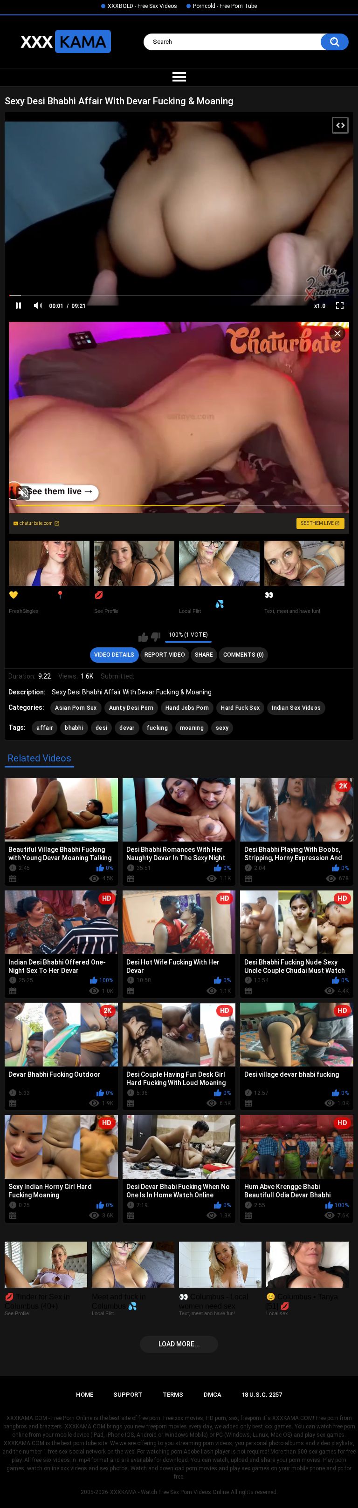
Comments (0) (243, 655)
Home (84, 1394)
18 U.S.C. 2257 (261, 1394)
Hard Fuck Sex (240, 708)
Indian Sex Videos (296, 708)
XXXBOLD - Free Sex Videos (142, 6)
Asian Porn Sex (75, 708)
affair (44, 728)
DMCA (212, 1394)
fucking (157, 728)
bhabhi (74, 728)
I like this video (143, 637)
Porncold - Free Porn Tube (225, 6)
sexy (222, 728)
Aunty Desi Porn (131, 708)
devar (127, 728)
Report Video (165, 655)
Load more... (179, 1344)
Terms (173, 1394)
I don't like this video (155, 637)
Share (204, 655)
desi (101, 728)
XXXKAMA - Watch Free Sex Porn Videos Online (169, 1492)
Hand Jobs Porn (187, 708)
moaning (192, 728)
